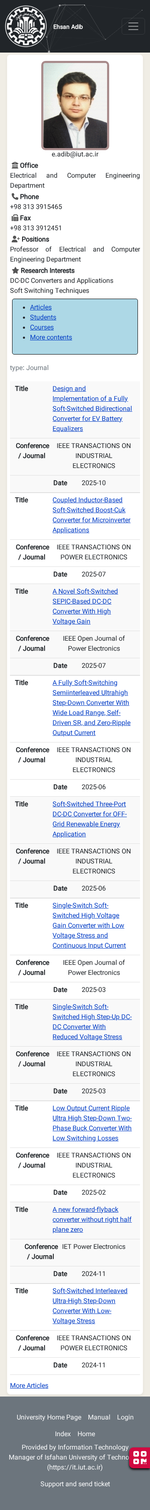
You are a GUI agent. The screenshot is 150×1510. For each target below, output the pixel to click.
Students (43, 318)
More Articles (29, 1386)
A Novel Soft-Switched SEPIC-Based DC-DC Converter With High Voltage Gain (85, 607)
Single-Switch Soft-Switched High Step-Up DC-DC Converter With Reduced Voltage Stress (92, 1022)
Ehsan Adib (68, 27)
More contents (51, 338)
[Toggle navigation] (133, 26)
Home (86, 1434)
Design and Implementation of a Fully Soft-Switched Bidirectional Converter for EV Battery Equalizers (92, 409)
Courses (42, 328)
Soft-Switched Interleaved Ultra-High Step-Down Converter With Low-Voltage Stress (90, 1306)
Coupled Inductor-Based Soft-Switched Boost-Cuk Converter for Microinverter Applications (91, 516)
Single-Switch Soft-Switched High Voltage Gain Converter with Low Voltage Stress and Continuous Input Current (89, 926)
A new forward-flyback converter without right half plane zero (92, 1220)
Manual (99, 1418)
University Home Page (49, 1418)
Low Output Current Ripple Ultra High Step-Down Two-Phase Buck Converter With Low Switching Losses (92, 1124)
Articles (41, 308)
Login (125, 1418)
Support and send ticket (75, 1485)
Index (63, 1434)
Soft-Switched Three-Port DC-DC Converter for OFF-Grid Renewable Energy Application (89, 820)
